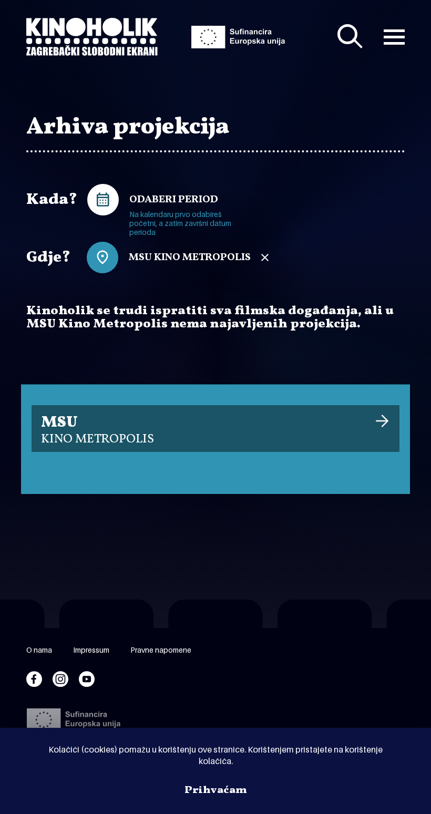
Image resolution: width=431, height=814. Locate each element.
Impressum (91, 649)
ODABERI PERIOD (173, 199)
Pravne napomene (160, 649)
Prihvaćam (215, 790)
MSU (97, 429)
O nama (39, 649)
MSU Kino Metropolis (190, 257)
